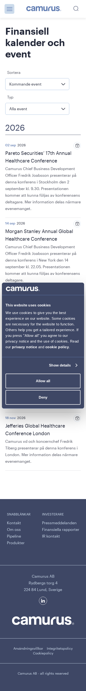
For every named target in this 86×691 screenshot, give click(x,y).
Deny (43, 397)
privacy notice (24, 347)
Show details (60, 365)
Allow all (43, 381)
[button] (9, 9)
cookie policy (57, 347)
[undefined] (43, 9)
